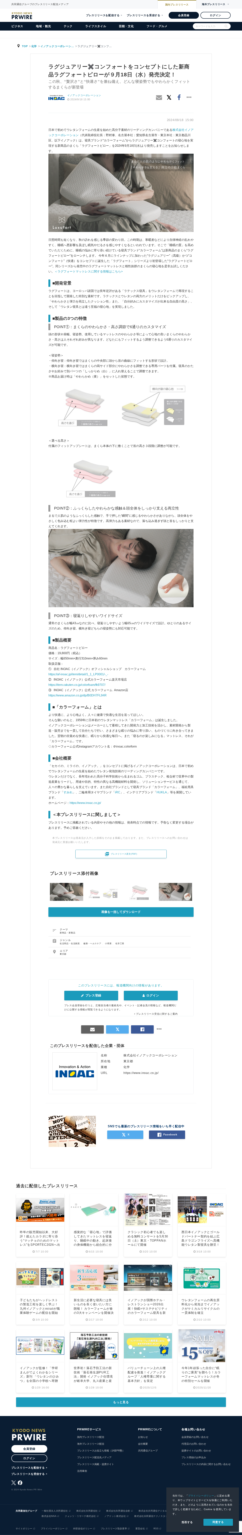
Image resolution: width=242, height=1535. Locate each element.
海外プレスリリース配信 (90, 1443)
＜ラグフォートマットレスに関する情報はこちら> (88, 271)
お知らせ (143, 1437)
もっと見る (121, 1402)
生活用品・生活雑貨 (70, 943)
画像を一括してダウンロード (121, 911)
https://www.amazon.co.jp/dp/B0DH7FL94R (77, 695)
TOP (25, 46)
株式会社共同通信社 (87, 1511)
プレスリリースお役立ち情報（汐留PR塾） (101, 1450)
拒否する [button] (187, 1522)
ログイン (215, 15)
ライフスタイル (95, 26)
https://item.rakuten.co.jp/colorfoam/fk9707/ (76, 684)
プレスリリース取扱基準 (114, 1528)
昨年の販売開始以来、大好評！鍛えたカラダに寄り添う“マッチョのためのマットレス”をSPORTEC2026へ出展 (40, 1240)
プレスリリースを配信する (103, 15)
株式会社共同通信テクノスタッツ (152, 1516)
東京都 (63, 954)
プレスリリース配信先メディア (94, 1457)
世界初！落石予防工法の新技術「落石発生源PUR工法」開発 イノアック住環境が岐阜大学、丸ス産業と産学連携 (93, 1376)
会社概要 (143, 1443)
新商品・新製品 (67, 933)
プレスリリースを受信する (143, 15)
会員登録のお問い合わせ (195, 1437)
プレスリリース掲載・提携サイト (95, 1464)
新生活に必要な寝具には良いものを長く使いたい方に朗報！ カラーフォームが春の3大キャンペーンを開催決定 (94, 1309)
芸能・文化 (126, 26)
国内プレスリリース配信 (90, 1437)
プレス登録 (93, 995)
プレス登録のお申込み (194, 1457)
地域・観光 (43, 26)
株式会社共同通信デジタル (153, 1511)
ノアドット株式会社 (115, 1516)
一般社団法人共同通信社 (55, 1511)
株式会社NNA (49, 1516)
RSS (156, 1528)
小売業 (108, 943)
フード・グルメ (157, 26)
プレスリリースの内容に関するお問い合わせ (206, 1464)
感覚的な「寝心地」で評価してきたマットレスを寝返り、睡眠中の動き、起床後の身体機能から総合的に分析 (93, 1240)
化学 (34, 46)
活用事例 (82, 1471)
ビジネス (17, 26)
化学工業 (119, 943)
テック (68, 26)
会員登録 (183, 15)
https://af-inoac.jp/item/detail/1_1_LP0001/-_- (78, 674)
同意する (218, 1521)
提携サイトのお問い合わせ (196, 1450)
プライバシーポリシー (201, 1495)
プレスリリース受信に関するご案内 (157, 1013)
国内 (177, 4)
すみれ (68, 792)
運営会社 (140, 1528)
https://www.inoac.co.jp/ (85, 802)
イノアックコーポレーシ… (57, 46)
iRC (117, 792)
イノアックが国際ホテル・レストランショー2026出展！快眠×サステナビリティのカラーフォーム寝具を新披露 (148, 1309)
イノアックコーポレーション (84, 95)
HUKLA (162, 792)
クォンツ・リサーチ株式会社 (80, 1516)
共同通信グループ (148, 1450)
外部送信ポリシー (82, 1528)
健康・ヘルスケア (92, 943)
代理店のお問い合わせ (194, 1443)
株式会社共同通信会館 (118, 1511)
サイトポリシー (24, 1528)
